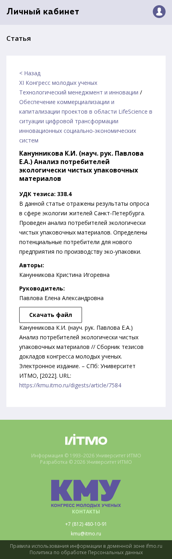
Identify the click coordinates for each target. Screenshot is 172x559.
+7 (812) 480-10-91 (86, 524)
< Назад (29, 73)
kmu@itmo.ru (86, 534)
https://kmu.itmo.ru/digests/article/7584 (70, 385)
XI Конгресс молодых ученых (58, 82)
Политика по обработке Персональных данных (86, 552)
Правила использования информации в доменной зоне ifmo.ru (86, 546)
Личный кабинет (43, 12)
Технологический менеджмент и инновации (78, 92)
